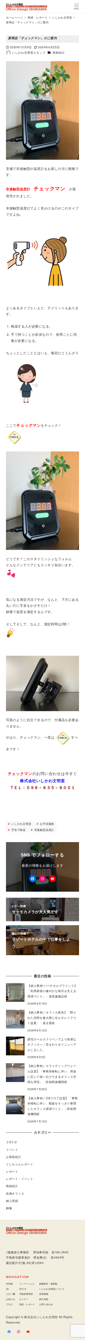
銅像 (9, 1208)
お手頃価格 (46, 824)
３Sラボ (11, 1142)
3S (7, 1288)
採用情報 (43, 1293)
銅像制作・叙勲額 (48, 1283)
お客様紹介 (13, 1157)
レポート (12, 1171)
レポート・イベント (19, 1179)
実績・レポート (27, 1304)
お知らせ (10, 1299)
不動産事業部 (26, 1293)
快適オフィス (15, 1193)
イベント (12, 1149)
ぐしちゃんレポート (19, 1164)
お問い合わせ (46, 1304)
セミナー (23, 1299)
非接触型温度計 (43, 830)
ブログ (9, 1304)
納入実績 (12, 1201)
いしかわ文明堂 (20, 824)
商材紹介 (59, 52)
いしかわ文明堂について (51, 1288)
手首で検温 (18, 830)
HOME (9, 1283)
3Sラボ (22, 1288)
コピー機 (10, 1293)
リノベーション (27, 1283)
